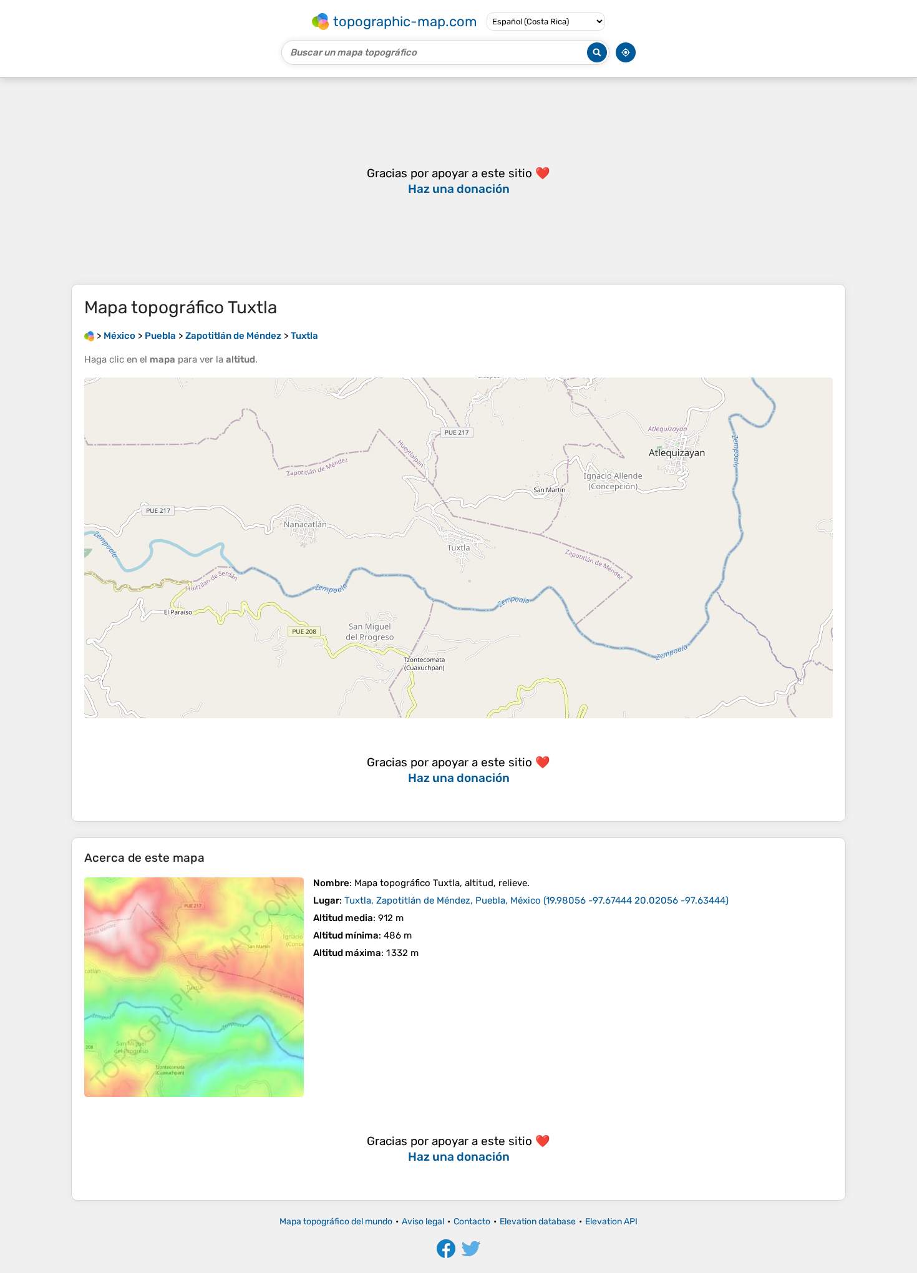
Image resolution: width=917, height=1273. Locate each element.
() (536, 900)
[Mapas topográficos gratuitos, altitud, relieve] (89, 335)
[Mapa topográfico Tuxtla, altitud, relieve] (194, 987)
